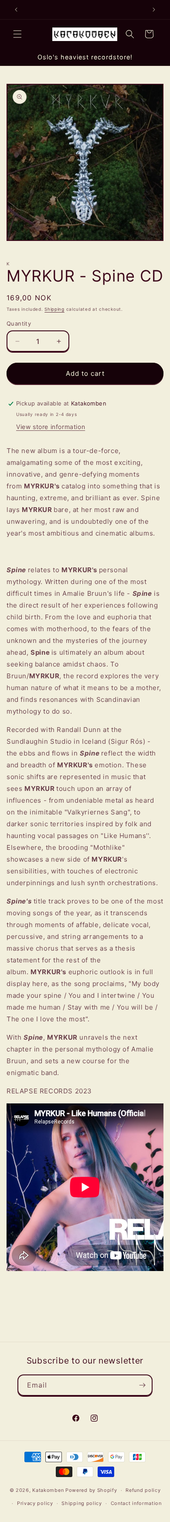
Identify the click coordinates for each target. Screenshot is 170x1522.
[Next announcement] (153, 9)
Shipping (54, 309)
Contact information (136, 1503)
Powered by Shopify (91, 1490)
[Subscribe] (142, 1385)
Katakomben (48, 1490)
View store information (50, 426)
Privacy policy (35, 1503)
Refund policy (143, 1490)
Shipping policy (81, 1503)
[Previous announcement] (16, 9)
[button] (17, 34)
